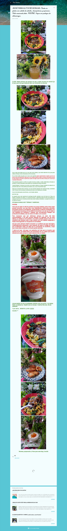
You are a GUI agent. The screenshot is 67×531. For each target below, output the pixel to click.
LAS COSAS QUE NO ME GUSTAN (19, 490)
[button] (54, 8)
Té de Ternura (16, 2)
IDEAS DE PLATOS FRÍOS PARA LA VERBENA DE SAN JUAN (25, 502)
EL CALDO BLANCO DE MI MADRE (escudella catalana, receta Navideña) (26, 514)
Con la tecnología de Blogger (34, 528)
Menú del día (17, 458)
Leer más (53, 499)
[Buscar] (56, 2)
